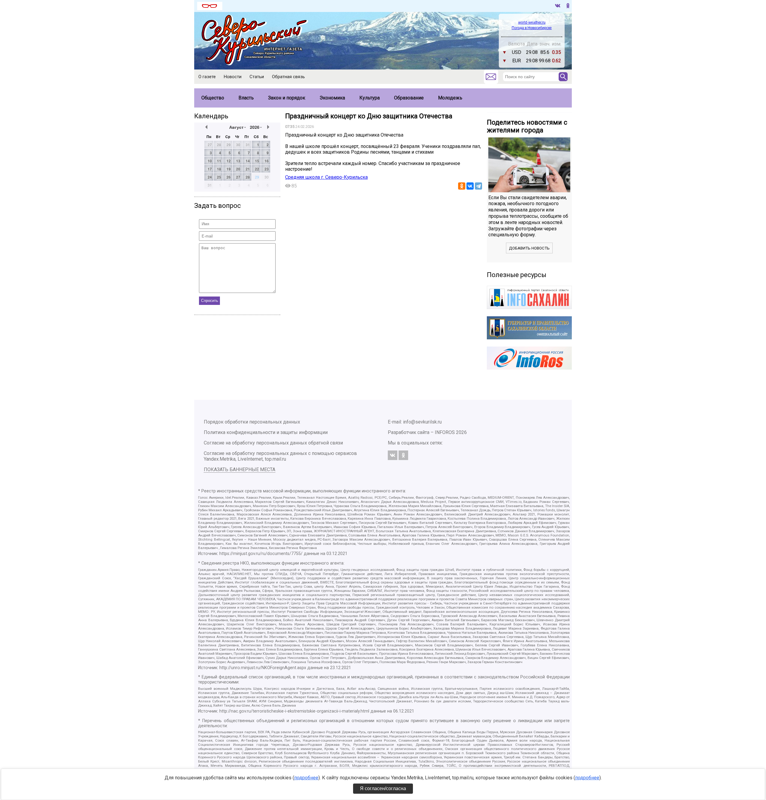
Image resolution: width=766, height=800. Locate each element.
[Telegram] (478, 186)
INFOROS (445, 432)
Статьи (257, 76)
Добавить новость (529, 248)
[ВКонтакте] (470, 186)
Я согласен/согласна (383, 788)
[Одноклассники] (461, 186)
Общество (212, 98)
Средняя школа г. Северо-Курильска (326, 177)
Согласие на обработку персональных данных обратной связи (273, 443)
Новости (232, 76)
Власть (246, 98)
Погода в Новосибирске (532, 28)
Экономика (332, 98)
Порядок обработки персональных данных (252, 422)
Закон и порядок (286, 98)
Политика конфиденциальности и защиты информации (266, 432)
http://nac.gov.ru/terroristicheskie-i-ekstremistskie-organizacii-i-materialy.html (294, 711)
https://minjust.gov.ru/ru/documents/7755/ (261, 553)
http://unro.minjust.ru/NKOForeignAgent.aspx (262, 667)
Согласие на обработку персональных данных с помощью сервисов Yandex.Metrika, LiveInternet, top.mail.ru (280, 456)
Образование (409, 98)
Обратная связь (288, 76)
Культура (369, 98)
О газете (207, 76)
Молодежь (450, 98)
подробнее (306, 778)
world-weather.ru (531, 22)
